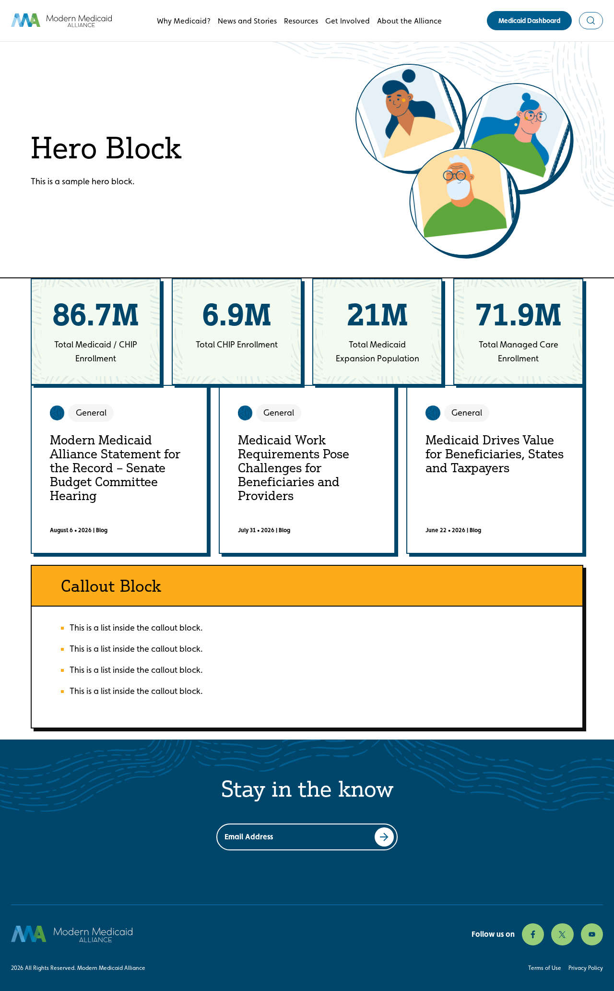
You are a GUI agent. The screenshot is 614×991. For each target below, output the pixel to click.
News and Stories (247, 20)
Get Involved (347, 20)
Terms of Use (544, 968)
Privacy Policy (585, 968)
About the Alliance (409, 20)
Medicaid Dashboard (529, 20)
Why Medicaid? (184, 20)
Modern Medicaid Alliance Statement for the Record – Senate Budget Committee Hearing (115, 467)
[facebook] (533, 934)
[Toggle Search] (591, 20)
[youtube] (592, 934)
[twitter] (562, 934)
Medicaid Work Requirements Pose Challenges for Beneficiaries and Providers (293, 467)
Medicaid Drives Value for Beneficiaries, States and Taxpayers (494, 453)
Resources (301, 20)
